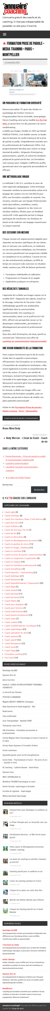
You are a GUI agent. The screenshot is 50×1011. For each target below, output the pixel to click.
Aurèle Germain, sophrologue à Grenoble (19, 786)
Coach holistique (12, 576)
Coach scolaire (11, 622)
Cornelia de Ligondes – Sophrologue (17, 791)
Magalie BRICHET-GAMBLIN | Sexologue (18, 701)
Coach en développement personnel (21, 540)
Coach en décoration (14, 536)
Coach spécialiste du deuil (16, 632)
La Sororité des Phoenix (12, 692)
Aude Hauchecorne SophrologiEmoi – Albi (19, 706)
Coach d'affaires (12, 526)
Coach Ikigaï (10, 586)
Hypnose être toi (9, 675)
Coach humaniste (12, 579)
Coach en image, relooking (17, 547)
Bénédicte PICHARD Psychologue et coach (19, 781)
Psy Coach (9, 657)
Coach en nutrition (13, 551)
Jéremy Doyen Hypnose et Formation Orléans (20, 745)
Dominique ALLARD (10, 670)
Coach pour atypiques (14, 604)
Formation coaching (14, 654)
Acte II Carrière (9, 680)
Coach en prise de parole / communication (21, 418)
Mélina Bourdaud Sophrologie (14, 796)
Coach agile (10, 512)
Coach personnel (12, 597)
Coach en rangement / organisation (21, 558)
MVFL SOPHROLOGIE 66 (12, 777)
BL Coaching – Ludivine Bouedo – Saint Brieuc (21, 767)
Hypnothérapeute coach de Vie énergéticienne (21, 755)
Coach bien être (12, 522)
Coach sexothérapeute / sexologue (20, 625)
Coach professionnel (14, 611)
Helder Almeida (9, 959)
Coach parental (11, 593)
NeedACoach (7, 988)
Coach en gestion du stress (17, 544)
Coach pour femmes (14, 607)
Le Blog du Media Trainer (18, 477)
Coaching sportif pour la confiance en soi (26, 871)
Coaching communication (17, 463)
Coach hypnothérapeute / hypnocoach (22, 583)
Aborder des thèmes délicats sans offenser (27, 900)
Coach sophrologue (13, 629)
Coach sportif (11, 639)
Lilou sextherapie (9, 716)
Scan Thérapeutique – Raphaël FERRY (17, 720)
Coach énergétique (13, 568)
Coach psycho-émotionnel (16, 615)
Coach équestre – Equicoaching (19, 572)
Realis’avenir (8, 711)
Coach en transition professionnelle (21, 565)
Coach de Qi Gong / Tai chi (16, 529)
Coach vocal (10, 647)
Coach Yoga (10, 650)
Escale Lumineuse (10, 750)
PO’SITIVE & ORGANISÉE (12, 697)
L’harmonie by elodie (11, 945)
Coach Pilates (11, 600)
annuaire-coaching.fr (11, 1005)
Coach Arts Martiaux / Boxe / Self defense (24, 519)
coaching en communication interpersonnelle (24, 341)
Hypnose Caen (8, 772)
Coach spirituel (11, 636)
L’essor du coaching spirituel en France (25, 881)
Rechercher (8, 484)
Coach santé (10, 618)
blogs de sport (18, 1008)
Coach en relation (13, 561)
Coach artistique (12, 515)
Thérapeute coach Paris (12, 725)
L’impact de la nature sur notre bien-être (26, 890)
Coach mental (11, 590)
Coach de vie (10, 533)
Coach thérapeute (13, 643)
